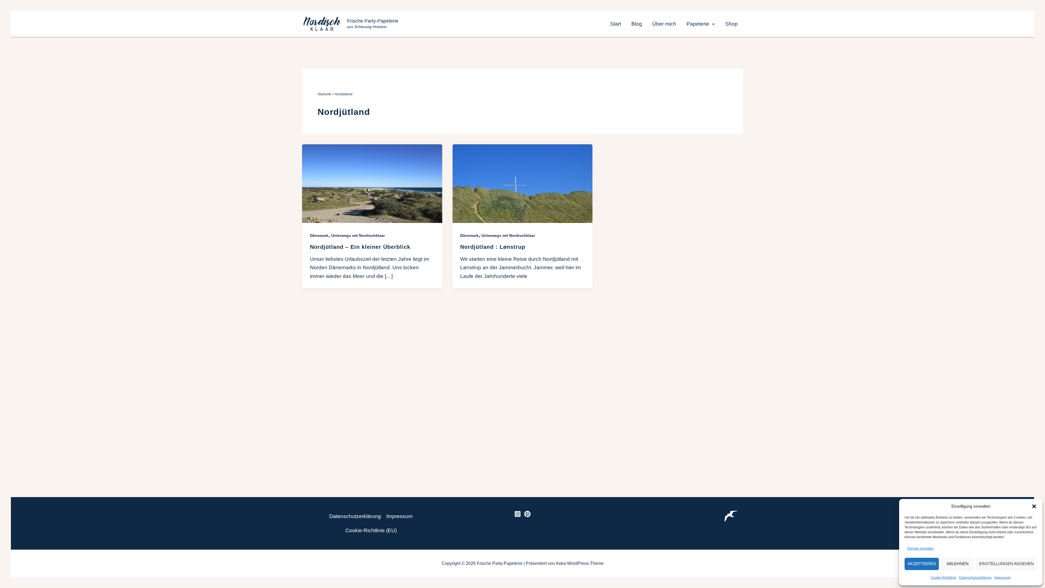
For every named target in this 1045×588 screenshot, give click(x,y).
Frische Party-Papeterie (372, 21)
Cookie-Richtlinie (943, 578)
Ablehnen (957, 563)
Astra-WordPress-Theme (580, 563)
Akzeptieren (922, 563)
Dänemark (319, 235)
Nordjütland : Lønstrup (492, 247)
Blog (636, 24)
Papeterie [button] (698, 24)
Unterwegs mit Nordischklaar (358, 235)
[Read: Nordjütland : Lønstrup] (523, 183)
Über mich (664, 24)
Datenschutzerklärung (975, 578)
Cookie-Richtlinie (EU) (371, 530)
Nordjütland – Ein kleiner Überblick (360, 247)
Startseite (324, 94)
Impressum (1002, 578)
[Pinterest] (527, 514)
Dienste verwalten (920, 548)
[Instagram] (517, 514)
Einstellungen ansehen (1006, 563)
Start (615, 24)
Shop (731, 24)
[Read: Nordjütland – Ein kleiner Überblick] (372, 183)
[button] (1034, 506)
